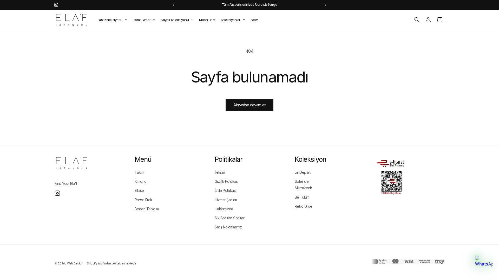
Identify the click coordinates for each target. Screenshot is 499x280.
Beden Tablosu (147, 209)
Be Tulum (302, 197)
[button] (417, 19)
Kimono (141, 181)
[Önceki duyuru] (173, 5)
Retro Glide (303, 206)
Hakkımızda (224, 209)
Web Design (75, 263)
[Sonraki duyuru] (325, 5)
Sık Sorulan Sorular (229, 218)
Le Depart (302, 172)
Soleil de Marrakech (303, 184)
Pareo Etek (143, 200)
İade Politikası (225, 190)
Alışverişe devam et (249, 104)
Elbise (139, 190)
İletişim (220, 172)
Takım (139, 172)
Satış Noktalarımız (228, 227)
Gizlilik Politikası (226, 181)
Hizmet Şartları (226, 200)
